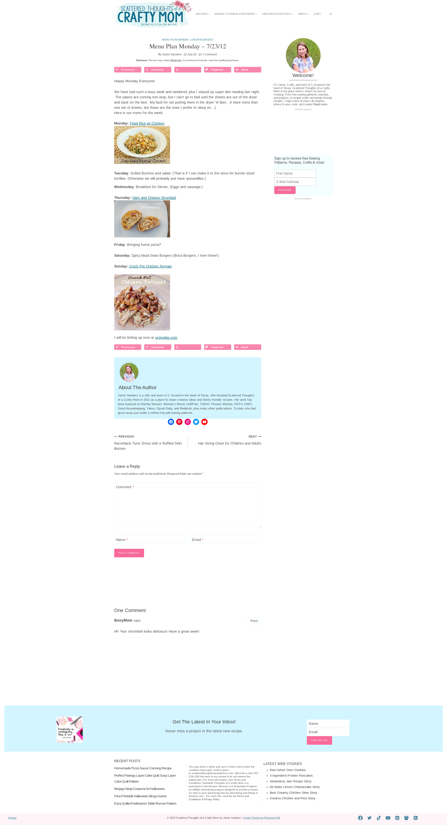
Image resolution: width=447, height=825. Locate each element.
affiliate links (176, 60)
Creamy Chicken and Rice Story (293, 798)
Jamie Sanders (172, 54)
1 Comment (209, 54)
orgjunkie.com (166, 337)
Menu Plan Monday (175, 39)
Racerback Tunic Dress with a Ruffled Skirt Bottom (148, 442)
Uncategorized (202, 39)
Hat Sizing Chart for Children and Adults (229, 440)
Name (122, 540)
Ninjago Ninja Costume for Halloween (139, 789)
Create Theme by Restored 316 (261, 817)
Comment (125, 487)
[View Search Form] (331, 14)
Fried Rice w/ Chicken (147, 123)
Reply (254, 620)
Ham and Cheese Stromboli (154, 198)
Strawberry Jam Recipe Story (291, 781)
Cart (317, 14)
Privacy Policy (212, 799)
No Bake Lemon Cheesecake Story (295, 787)
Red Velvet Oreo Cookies (288, 770)
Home (12, 817)
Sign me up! (319, 740)
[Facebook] (360, 818)
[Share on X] (187, 69)
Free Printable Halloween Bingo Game (140, 796)
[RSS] (415, 818)
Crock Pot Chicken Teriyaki (150, 266)
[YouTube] (388, 818)
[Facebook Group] (406, 818)
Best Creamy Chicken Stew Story (293, 792)
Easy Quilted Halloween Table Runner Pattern (145, 803)
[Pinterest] (397, 818)
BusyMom (123, 620)
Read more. (320, 104)
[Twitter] (369, 818)
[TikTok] (378, 818)
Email (197, 540)
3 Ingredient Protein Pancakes (291, 775)
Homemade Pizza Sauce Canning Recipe (142, 768)
